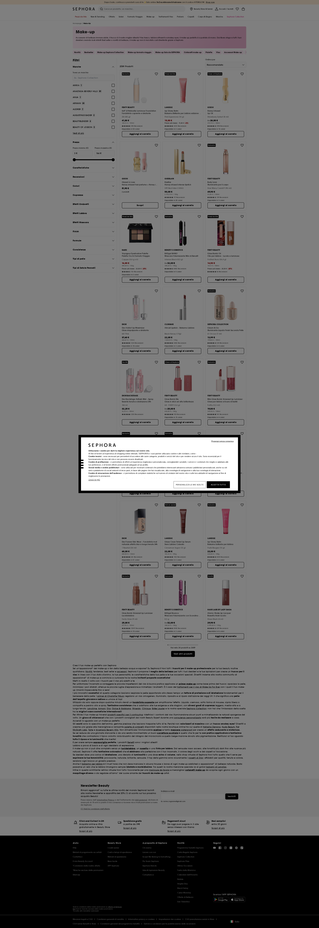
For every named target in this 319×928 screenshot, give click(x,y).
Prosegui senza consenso (222, 441)
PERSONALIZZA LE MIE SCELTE (189, 485)
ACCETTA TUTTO (218, 485)
